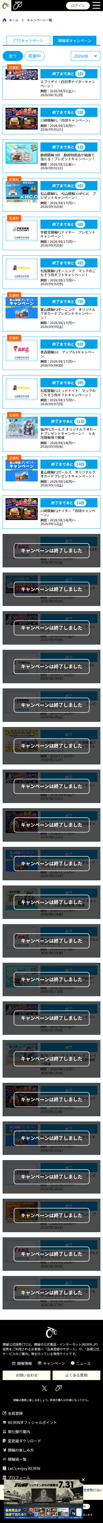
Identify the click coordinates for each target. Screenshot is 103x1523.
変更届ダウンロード (24, 1440)
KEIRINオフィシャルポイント (32, 1422)
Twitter (44, 1388)
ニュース (83, 1363)
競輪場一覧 (17, 1459)
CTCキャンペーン (28, 40)
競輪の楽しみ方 (21, 1450)
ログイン (78, 5)
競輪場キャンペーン (74, 40)
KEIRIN (58, 1388)
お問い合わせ (27, 1375)
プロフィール (19, 1477)
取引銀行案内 (19, 1431)
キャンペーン (54, 1363)
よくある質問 (76, 1375)
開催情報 (24, 1363)
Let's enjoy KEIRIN (24, 1468)
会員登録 (15, 1413)
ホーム (13, 20)
